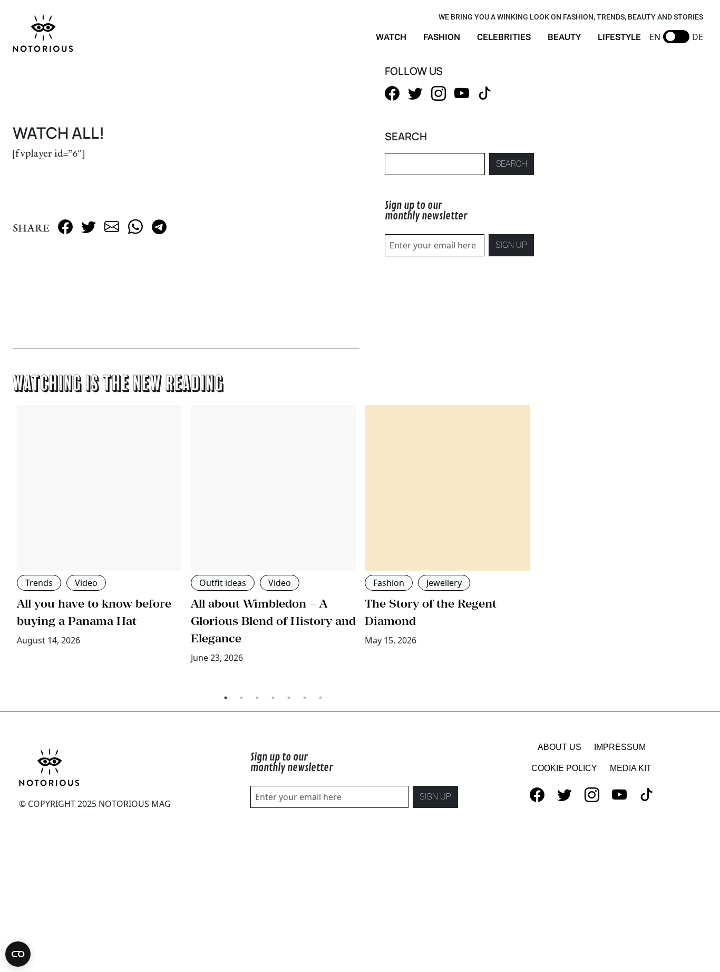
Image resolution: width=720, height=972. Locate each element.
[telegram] (159, 225)
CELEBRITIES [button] (504, 37)
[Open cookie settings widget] (18, 954)
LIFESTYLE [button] (619, 37)
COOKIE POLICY (564, 768)
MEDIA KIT (630, 768)
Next (542, 545)
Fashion (388, 583)
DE (697, 37)
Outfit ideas (222, 583)
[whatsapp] (135, 225)
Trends (39, 583)
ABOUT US (559, 747)
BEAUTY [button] (564, 37)
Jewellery (444, 583)
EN (654, 37)
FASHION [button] (441, 37)
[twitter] (88, 225)
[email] (111, 225)
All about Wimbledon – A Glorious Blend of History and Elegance (273, 620)
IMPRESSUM (620, 747)
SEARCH (511, 164)
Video (86, 583)
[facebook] (65, 225)
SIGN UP (511, 245)
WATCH (391, 37)
